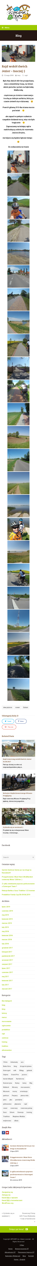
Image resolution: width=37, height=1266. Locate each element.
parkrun (6, 1095)
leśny (24, 1083)
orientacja (23, 1091)
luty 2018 (5, 944)
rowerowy (13, 1108)
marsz (4, 1017)
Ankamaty (14, 1062)
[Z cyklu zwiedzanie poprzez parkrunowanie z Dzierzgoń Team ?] (5, 1173)
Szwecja (20, 1112)
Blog (24, 1256)
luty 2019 (5, 927)
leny (18, 75)
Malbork (6, 1087)
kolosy (4, 1013)
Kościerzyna (7, 1083)
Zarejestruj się (7, 1192)
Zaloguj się (6, 1195)
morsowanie (6, 1021)
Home (10, 1249)
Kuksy (17, 1083)
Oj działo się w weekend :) (13, 827)
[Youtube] (7, 1132)
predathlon (6, 1030)
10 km (5, 1062)
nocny (15, 1091)
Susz (5, 1112)
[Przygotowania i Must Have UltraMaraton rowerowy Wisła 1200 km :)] (5, 1159)
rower (17, 707)
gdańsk (29, 1070)
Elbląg (21, 1070)
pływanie (18, 1104)
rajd (26, 75)
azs (22, 1062)
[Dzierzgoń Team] (18, 12)
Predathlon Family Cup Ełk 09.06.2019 (16, 895)
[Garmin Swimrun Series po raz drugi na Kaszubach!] (5, 1147)
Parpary (14, 1095)
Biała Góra (7, 1066)
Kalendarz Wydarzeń (12, 1256)
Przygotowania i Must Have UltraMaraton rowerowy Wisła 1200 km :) (22, 1160)
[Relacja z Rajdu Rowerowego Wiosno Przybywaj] (18, 782)
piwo (4, 1100)
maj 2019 (5, 915)
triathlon (5, 1046)
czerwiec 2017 (7, 972)
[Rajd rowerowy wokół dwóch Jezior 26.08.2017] (18, 748)
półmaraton (7, 1104)
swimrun (5, 1038)
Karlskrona (20, 1079)
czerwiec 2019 (7, 911)
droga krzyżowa (25, 1066)
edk (14, 1070)
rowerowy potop (26, 1108)
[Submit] (33, 857)
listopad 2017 (7, 952)
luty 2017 (5, 985)
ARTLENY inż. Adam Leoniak (20, 1239)
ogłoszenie (6, 1026)
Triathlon (6, 1116)
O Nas (22, 1245)
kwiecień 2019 (7, 919)
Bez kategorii (7, 1001)
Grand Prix (15, 1075)
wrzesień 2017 (7, 960)
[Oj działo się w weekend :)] (18, 816)
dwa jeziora (7, 707)
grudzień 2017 (7, 948)
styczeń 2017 (7, 989)
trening (4, 1042)
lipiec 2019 (6, 907)
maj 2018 (5, 931)
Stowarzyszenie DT (22, 1249)
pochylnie (18, 1100)
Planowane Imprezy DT (26, 1252)
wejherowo (7, 1121)
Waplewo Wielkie (19, 1116)
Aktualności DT (10, 1252)
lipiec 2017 (6, 968)
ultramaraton (7, 1050)
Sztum (25, 707)
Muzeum (6, 1091)
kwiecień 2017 (7, 981)
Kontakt (31, 1256)
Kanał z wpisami (10, 1198)
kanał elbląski (8, 1079)
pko (11, 1100)
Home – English (19, 1259)
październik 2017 (8, 956)
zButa (16, 1121)
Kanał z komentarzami (12, 1200)
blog (3, 1009)
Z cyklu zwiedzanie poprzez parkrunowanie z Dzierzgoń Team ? (21, 1174)
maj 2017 (5, 977)
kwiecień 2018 (7, 935)
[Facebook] (3, 1132)
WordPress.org (7, 1203)
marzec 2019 (7, 923)
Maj (30, 1083)
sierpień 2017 (7, 964)
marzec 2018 (7, 940)
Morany (15, 1087)
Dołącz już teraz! (16, 1229)
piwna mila (24, 1095)
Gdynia (5, 1075)
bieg (3, 1005)
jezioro (24, 1075)
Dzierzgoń (6, 1070)
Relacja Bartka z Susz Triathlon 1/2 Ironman (18, 891)
